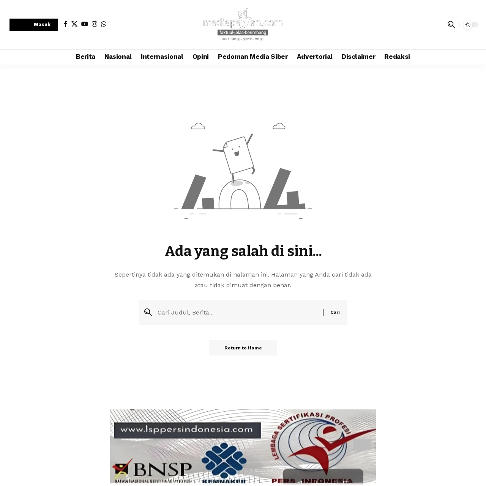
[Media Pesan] (243, 25)
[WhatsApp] (103, 24)
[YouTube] (84, 24)
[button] (33, 25)
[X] (74, 24)
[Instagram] (94, 24)
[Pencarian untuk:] (237, 312)
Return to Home (243, 348)
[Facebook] (65, 24)
